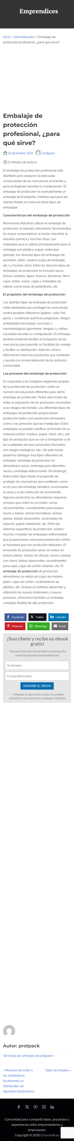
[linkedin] (52, 1108)
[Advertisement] (37, 78)
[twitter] (27, 1108)
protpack (48, 153)
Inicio (6, 37)
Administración (24, 37)
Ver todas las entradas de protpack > (28, 1056)
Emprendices (50, 1135)
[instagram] (44, 1108)
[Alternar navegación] (37, 23)
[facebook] (18, 1108)
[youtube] (35, 1108)
